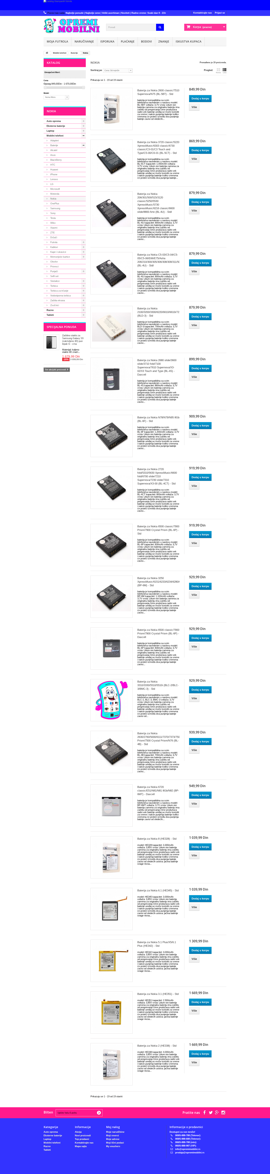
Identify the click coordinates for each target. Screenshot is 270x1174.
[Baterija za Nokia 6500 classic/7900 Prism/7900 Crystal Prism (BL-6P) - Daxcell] (111, 648)
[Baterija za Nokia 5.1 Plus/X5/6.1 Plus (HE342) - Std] (111, 960)
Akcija (78, 1132)
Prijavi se (220, 12)
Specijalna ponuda (61, 327)
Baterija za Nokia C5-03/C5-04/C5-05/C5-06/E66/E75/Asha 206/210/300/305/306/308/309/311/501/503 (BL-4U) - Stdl (158, 260)
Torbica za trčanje (59, 290)
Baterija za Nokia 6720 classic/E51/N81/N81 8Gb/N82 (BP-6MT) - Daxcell (158, 791)
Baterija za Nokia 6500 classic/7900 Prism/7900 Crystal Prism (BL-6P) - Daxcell (158, 633)
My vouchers (113, 1146)
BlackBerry (56, 160)
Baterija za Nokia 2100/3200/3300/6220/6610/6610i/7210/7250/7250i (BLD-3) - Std (158, 312)
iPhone (53, 174)
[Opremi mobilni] (72, 25)
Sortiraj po (96, 70)
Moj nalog (113, 1127)
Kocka (218, 72)
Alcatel (53, 150)
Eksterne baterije (56, 126)
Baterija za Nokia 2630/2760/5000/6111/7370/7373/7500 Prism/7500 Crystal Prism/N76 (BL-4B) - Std (158, 739)
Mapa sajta (81, 1146)
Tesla (53, 218)
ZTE (52, 232)
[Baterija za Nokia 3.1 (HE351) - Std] (111, 1012)
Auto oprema (54, 121)
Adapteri (54, 140)
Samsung (55, 208)
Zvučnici (54, 305)
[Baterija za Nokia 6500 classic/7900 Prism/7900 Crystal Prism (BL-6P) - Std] (111, 544)
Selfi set (54, 276)
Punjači (54, 271)
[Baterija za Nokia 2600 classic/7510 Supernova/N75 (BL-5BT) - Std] (111, 108)
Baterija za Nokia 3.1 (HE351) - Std (158, 994)
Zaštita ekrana (57, 300)
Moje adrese (112, 1139)
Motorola (54, 193)
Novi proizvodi (83, 1135)
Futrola (53, 242)
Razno (50, 310)
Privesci (54, 266)
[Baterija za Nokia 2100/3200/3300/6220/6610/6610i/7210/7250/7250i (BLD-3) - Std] (111, 327)
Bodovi (146, 41)
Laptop (50, 130)
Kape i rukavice (58, 252)
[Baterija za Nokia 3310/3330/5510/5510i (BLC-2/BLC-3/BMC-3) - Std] (111, 700)
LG (51, 184)
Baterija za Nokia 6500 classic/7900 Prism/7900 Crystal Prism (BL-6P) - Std (158, 530)
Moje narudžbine (115, 1132)
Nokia (53, 198)
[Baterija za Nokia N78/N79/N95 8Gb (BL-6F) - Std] (111, 436)
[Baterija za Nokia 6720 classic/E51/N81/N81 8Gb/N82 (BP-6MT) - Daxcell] (111, 805)
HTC (52, 164)
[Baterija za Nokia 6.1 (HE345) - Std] (111, 909)
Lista (224, 72)
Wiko (52, 223)
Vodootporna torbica (60, 295)
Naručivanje (84, 41)
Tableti (50, 315)
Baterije (54, 145)
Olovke (54, 261)
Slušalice (55, 281)
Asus (53, 155)
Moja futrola (57, 41)
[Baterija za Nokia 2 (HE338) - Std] (111, 1064)
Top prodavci (82, 1139)
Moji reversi (112, 1135)
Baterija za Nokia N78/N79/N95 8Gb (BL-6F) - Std (158, 419)
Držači (53, 237)
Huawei (54, 169)
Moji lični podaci (115, 1142)
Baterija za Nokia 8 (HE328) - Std (156, 838)
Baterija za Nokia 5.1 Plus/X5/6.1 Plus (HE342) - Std (156, 944)
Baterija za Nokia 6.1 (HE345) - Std (158, 890)
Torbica (54, 286)
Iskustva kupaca (188, 41)
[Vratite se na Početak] (47, 53)
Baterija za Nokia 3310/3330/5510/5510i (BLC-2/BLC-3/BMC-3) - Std (158, 685)
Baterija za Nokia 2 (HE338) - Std (156, 1045)
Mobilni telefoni (55, 135)
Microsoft (55, 189)
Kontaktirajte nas (202, 12)
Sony (53, 213)
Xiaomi (53, 227)
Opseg (47, 84)
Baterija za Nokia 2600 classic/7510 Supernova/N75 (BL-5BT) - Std (158, 92)
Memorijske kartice (60, 256)
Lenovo (54, 179)
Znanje (163, 41)
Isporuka (107, 41)
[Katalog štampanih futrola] (135, 5)
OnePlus (54, 203)
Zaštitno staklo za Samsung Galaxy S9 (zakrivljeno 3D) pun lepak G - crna (72, 339)
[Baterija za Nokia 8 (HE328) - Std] (111, 857)
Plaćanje (128, 41)
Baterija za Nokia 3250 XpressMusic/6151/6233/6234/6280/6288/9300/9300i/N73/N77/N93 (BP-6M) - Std (158, 582)
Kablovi (54, 247)
